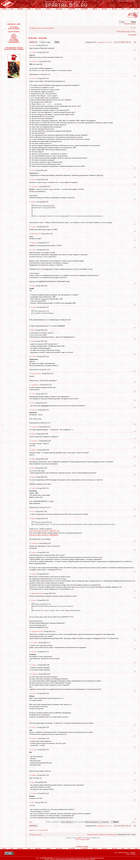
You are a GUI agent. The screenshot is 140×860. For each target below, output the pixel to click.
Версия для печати (134, 27)
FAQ (119, 31)
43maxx (34, 665)
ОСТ (33, 394)
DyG (33, 330)
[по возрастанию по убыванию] (109, 822)
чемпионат (20, 9)
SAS (33, 170)
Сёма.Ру (133, 854)
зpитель (34, 243)
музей (128, 9)
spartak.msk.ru (94, 858)
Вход (133, 31)
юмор (122, 9)
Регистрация (126, 31)
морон (34, 202)
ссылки (136, 9)
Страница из (103, 42)
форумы (95, 9)
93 (115, 42)
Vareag (34, 574)
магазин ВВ (71, 9)
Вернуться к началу (134, 49)
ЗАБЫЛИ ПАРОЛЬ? (14, 42)
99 (130, 42)
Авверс (34, 775)
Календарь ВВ (132, 34)
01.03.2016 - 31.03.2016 (37, 38)
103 (135, 42)
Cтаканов (34, 642)
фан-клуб (114, 9)
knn (33, 403)
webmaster (132, 852)
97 (125, 42)
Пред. (31, 822)
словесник (35, 427)
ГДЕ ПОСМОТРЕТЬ (14, 31)
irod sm (34, 78)
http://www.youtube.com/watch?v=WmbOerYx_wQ (44, 531)
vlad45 (34, 52)
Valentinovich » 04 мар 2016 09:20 (45, 205)
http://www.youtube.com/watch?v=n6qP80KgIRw (43, 535)
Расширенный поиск (130, 24)
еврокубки (38, 9)
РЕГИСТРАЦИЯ (13, 41)
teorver (34, 227)
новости (4, 9)
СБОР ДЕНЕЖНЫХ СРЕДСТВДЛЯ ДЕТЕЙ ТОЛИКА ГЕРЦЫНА (14, 48)
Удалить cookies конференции (107, 834)
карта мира (59, 9)
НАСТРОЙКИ (14, 39)
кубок (29, 9)
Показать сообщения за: (53, 822)
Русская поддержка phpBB (82, 839)
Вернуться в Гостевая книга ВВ (39, 830)
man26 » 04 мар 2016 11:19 (43, 604)
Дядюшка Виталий (37, 593)
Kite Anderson (36, 233)
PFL (33, 802)
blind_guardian (36, 373)
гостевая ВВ (84, 9)
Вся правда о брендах (82, 846)
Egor (33, 477)
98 (127, 42)
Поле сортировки (79, 822)
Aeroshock (35, 61)
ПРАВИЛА (14, 36)
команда (48, 9)
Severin (34, 793)
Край (33, 459)
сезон (11, 9)
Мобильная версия (131, 27)
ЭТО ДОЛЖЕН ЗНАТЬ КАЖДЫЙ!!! (14, 27)
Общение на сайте (36, 28)
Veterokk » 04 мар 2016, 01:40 (43, 522)
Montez (34, 450)
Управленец (35, 385)
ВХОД (13, 34)
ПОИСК (14, 37)
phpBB (78, 838)
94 (117, 42)
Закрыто (30, 41)
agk (33, 782)
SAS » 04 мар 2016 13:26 (42, 311)
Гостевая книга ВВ (48, 28)
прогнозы (104, 9)
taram (33, 45)
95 (120, 42)
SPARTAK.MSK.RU (47, 858)
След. (133, 822)
